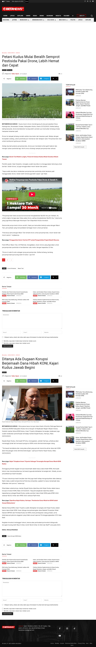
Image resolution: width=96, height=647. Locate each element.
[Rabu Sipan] (3, 74)
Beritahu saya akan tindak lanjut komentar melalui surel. (20, 341)
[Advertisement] (48, 36)
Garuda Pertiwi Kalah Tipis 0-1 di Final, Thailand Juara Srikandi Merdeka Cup (84, 126)
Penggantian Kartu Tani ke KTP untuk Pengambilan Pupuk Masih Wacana (34, 240)
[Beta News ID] (13, 9)
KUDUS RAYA (11, 53)
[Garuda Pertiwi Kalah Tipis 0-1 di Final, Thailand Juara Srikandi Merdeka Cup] (70, 127)
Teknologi (10, 70)
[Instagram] (88, 1)
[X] (90, 1)
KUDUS (18, 53)
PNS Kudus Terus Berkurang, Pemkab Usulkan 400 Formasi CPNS (84, 91)
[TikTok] (74, 629)
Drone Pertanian (12, 268)
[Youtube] (93, 1)
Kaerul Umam (11, 295)
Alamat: (21, 626)
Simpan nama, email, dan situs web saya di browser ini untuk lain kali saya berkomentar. (31, 337)
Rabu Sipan (15, 74)
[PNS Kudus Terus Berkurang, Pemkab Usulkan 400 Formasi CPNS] (70, 92)
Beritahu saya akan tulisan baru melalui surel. (17, 343)
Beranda (4, 53)
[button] (91, 15)
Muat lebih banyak (79, 147)
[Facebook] (85, 1)
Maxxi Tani (21, 268)
